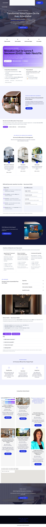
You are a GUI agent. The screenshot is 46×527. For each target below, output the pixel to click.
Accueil (11, 0)
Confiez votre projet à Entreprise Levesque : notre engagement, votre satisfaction (38, 452)
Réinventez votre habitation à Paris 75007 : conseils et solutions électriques (23, 439)
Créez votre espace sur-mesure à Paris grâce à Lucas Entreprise (38, 414)
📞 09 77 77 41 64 (8, 61)
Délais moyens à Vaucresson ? (9, 339)
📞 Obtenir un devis (7, 333)
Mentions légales (23, 519)
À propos (12, 1)
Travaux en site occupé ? (8, 344)
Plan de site (26, 518)
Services (11, 2)
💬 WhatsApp (25, 61)
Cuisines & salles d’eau (12, 126)
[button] (39, 2)
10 (14, 468)
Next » (17, 468)
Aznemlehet (5, 3)
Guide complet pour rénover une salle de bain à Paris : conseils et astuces (23, 407)
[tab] (33, 280)
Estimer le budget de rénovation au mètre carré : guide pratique (8, 406)
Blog (11, 3)
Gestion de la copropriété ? (9, 342)
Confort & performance (21, 126)
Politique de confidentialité (23, 521)
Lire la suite (8, 417)
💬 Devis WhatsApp (15, 333)
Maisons (11, 4)
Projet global (5, 126)
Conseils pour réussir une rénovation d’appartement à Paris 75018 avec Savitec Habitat (8, 440)
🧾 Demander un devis (17, 61)
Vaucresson (18, 20)
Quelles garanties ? (7, 347)
